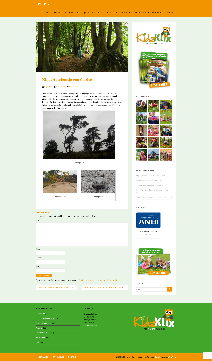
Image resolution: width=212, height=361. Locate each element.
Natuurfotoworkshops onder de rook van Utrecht (152, 191)
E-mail (39, 258)
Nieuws (39, 328)
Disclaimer (72, 357)
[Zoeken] (169, 289)
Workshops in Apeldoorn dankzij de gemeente (154, 197)
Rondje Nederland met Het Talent (149, 180)
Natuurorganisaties (73, 13)
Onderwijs (57, 13)
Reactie (39, 220)
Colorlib (158, 357)
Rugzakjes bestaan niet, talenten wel (150, 175)
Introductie (40, 313)
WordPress (172, 357)
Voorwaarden (43, 357)
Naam (39, 249)
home (47, 13)
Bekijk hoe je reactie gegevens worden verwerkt (98, 280)
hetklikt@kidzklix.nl (91, 325)
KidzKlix (43, 4)
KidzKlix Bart (60, 87)
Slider (38, 342)
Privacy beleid (58, 357)
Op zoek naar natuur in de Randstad (150, 185)
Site (37, 266)
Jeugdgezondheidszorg (93, 13)
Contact (170, 13)
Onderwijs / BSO (42, 332)
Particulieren (112, 13)
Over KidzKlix (126, 13)
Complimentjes (157, 13)
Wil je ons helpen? (142, 13)
